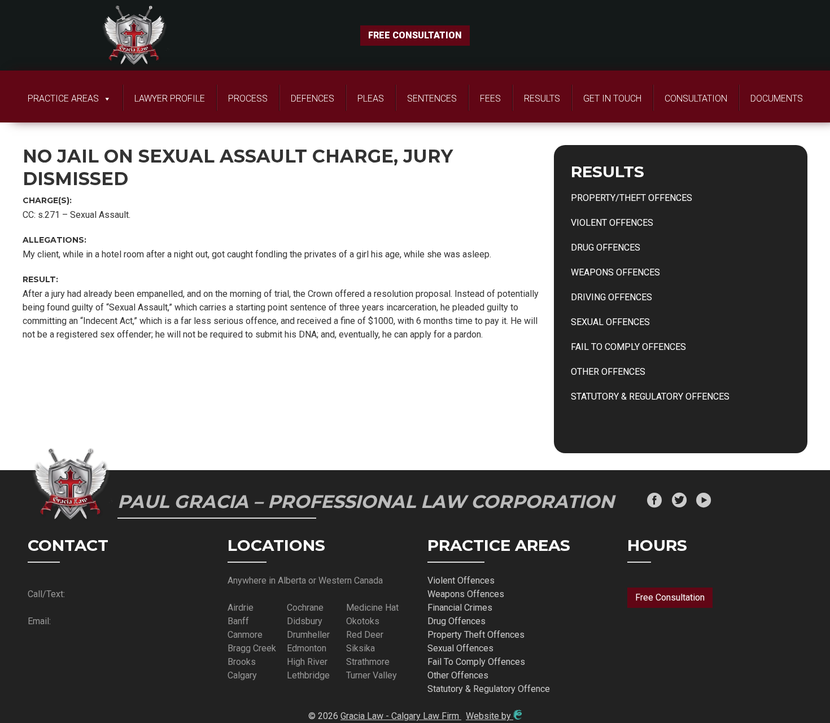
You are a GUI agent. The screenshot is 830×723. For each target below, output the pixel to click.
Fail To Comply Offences (476, 661)
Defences (312, 98)
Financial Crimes (459, 607)
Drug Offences (456, 621)
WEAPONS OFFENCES (615, 272)
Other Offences (457, 675)
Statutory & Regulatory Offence (488, 688)
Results (542, 98)
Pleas (370, 98)
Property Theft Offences (476, 634)
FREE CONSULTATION (415, 35)
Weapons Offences (465, 594)
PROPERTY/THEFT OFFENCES (631, 197)
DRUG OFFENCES (605, 247)
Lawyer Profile (169, 98)
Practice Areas (63, 98)
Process (248, 98)
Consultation (696, 98)
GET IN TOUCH (612, 98)
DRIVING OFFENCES (611, 297)
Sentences (432, 98)
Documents (776, 98)
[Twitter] (679, 501)
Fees (490, 98)
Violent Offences (461, 580)
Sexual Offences (460, 648)
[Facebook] (654, 501)
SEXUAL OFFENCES (610, 322)
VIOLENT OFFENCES (612, 222)
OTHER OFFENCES (608, 371)
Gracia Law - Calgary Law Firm (400, 716)
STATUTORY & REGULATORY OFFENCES (650, 396)
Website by (489, 716)
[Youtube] (703, 501)
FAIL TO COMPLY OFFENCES (628, 346)
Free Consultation (670, 597)
